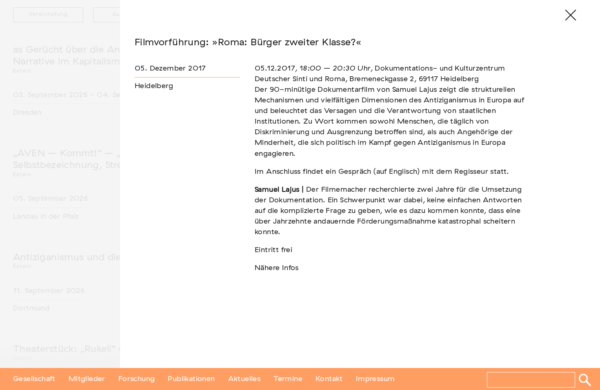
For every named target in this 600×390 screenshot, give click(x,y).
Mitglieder (87, 379)
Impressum (375, 379)
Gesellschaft (34, 379)
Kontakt (329, 379)
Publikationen (191, 379)
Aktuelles (244, 379)
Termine (287, 379)
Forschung (136, 379)
